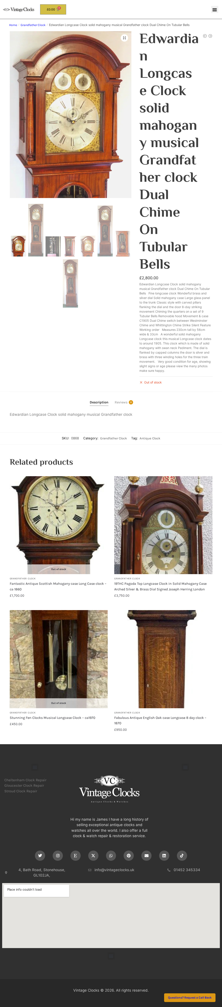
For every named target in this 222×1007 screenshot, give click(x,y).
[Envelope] (146, 856)
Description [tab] (99, 402)
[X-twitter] (93, 856)
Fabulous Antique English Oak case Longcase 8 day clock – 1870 (160, 720)
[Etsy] (75, 856)
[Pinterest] (129, 856)
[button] (214, 9)
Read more (58, 604)
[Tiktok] (182, 856)
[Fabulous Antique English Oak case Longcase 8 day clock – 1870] (163, 659)
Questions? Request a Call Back (190, 998)
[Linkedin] (164, 856)
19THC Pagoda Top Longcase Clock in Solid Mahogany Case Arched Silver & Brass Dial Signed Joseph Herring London (160, 586)
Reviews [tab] (121, 402)
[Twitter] (40, 856)
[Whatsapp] (111, 856)
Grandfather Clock (33, 25)
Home (13, 25)
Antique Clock (150, 438)
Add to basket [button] (163, 604)
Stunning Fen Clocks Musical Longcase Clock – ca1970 (52, 718)
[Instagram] (58, 856)
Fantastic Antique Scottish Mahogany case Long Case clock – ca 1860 (58, 586)
